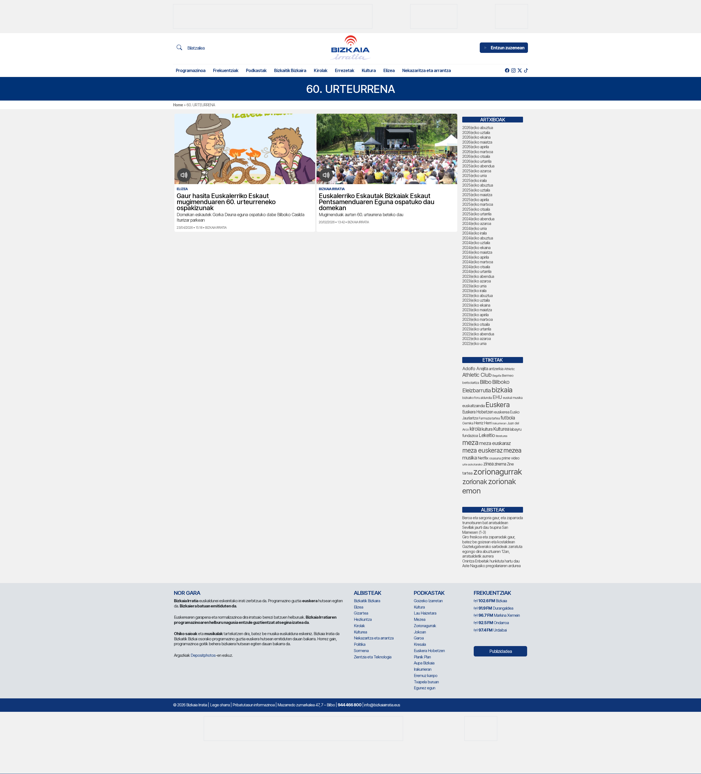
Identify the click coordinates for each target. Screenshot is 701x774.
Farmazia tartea (489, 418)
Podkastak (256, 70)
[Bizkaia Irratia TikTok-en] (526, 70)
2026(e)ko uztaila (476, 132)
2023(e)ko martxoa (477, 319)
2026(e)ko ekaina (476, 137)
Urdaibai (492, 630)
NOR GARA (187, 593)
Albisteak (367, 593)
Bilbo (485, 381)
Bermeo (507, 375)
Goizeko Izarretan (428, 600)
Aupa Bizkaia (424, 663)
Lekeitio (487, 435)
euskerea (501, 412)
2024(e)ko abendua (478, 218)
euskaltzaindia (473, 405)
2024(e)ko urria (474, 228)
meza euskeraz (482, 450)
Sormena (361, 650)
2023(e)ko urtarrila (476, 329)
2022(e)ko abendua (478, 334)
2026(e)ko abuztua (477, 127)
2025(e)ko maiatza (477, 194)
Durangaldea (495, 608)
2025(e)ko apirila (475, 199)
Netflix (483, 458)
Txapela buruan (426, 681)
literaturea (501, 436)
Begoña (496, 376)
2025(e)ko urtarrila (476, 214)
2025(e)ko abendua (478, 166)
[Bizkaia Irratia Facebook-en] (507, 70)
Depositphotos (203, 655)
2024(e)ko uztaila (476, 242)
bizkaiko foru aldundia (477, 398)
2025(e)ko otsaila (476, 209)
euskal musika (512, 398)
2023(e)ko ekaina (476, 305)
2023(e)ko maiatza (477, 309)
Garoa (419, 638)
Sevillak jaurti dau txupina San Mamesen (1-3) (485, 530)
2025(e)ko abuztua (477, 185)
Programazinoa (190, 70)
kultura (487, 429)
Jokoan (420, 632)
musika (469, 458)
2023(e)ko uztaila (476, 300)
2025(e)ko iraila (474, 180)
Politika (359, 644)
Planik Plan (422, 656)
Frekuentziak (225, 70)
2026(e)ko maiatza (477, 142)
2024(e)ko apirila (475, 257)
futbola (508, 418)
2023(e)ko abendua (478, 276)
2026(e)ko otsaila (476, 156)
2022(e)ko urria (474, 343)
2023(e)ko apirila (475, 314)
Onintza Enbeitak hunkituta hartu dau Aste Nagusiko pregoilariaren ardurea (491, 563)
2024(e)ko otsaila (476, 266)
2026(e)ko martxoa (477, 151)
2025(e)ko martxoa (477, 204)
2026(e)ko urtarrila (476, 161)
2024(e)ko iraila (474, 233)
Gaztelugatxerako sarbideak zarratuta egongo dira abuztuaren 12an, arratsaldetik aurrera (492, 551)
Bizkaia (492, 600)
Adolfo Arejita (475, 368)
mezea (512, 450)
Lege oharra (220, 704)
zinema (500, 464)
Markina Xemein (499, 615)
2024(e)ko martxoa (477, 261)
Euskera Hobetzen (477, 412)
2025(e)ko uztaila (476, 190)
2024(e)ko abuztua (477, 238)
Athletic (509, 369)
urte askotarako (472, 464)
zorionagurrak (497, 471)
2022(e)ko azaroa (476, 338)
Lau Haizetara (425, 613)
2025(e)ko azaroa (476, 170)
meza (470, 442)
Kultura (369, 70)
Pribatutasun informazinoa (253, 704)
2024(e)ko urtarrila (476, 271)
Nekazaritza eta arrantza (426, 70)
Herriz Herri (483, 423)
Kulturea (501, 429)
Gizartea (361, 613)
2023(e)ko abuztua (477, 295)
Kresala (420, 644)
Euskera (497, 404)
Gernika (467, 423)
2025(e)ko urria (474, 175)
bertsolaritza (470, 383)
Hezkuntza (363, 619)
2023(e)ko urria (474, 286)
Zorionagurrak (425, 625)
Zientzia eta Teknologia (372, 656)
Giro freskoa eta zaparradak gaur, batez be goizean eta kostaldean (488, 539)
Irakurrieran (499, 423)
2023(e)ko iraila (474, 290)
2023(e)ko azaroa (476, 281)
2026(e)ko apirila (475, 146)
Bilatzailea (195, 48)
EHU (497, 397)
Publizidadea (500, 651)
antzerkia (496, 368)
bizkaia (502, 389)
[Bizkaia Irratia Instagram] (513, 70)
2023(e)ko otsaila (476, 324)
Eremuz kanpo (425, 675)
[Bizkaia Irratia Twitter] (520, 70)
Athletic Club (477, 375)
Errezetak (344, 70)
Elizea (389, 70)
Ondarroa (493, 622)
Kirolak (320, 70)
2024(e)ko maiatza (477, 252)
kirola (475, 429)
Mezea (419, 619)
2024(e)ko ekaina (476, 247)
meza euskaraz (495, 443)
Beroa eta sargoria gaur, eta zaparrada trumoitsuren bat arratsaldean (492, 520)
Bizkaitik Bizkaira (290, 70)
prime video (510, 458)
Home (178, 104)
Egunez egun (424, 687)
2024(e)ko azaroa (476, 223)
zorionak (474, 482)
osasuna (495, 458)
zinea (488, 464)
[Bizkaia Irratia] (350, 47)
